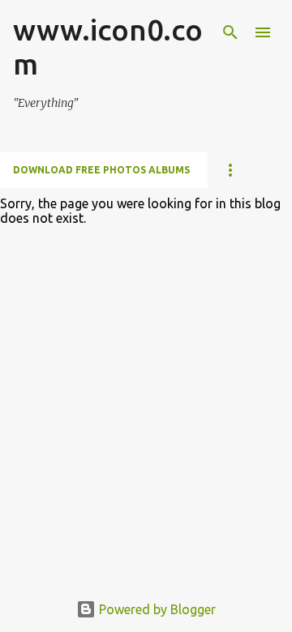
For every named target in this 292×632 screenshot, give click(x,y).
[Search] (230, 32)
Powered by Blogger (156, 609)
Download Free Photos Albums (101, 169)
